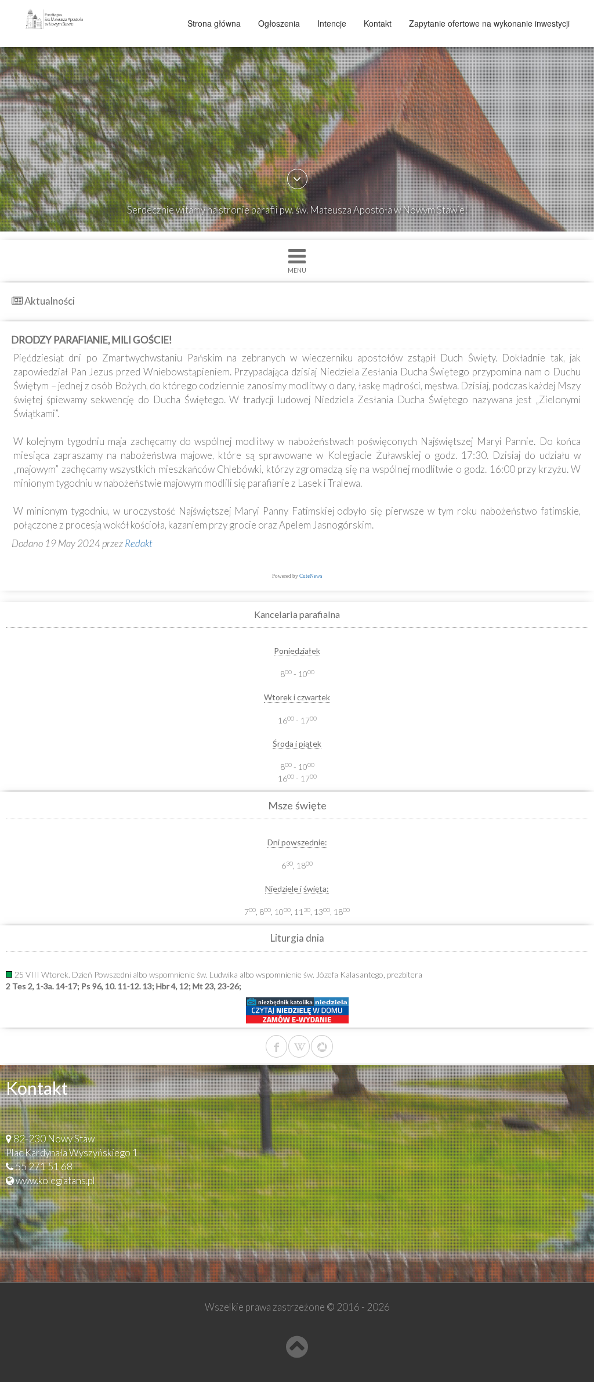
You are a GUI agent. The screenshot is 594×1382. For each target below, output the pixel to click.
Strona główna (214, 23)
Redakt (139, 543)
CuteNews (311, 576)
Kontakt (378, 23)
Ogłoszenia (279, 23)
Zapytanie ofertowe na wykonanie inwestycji (489, 23)
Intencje (331, 23)
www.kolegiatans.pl (55, 1180)
